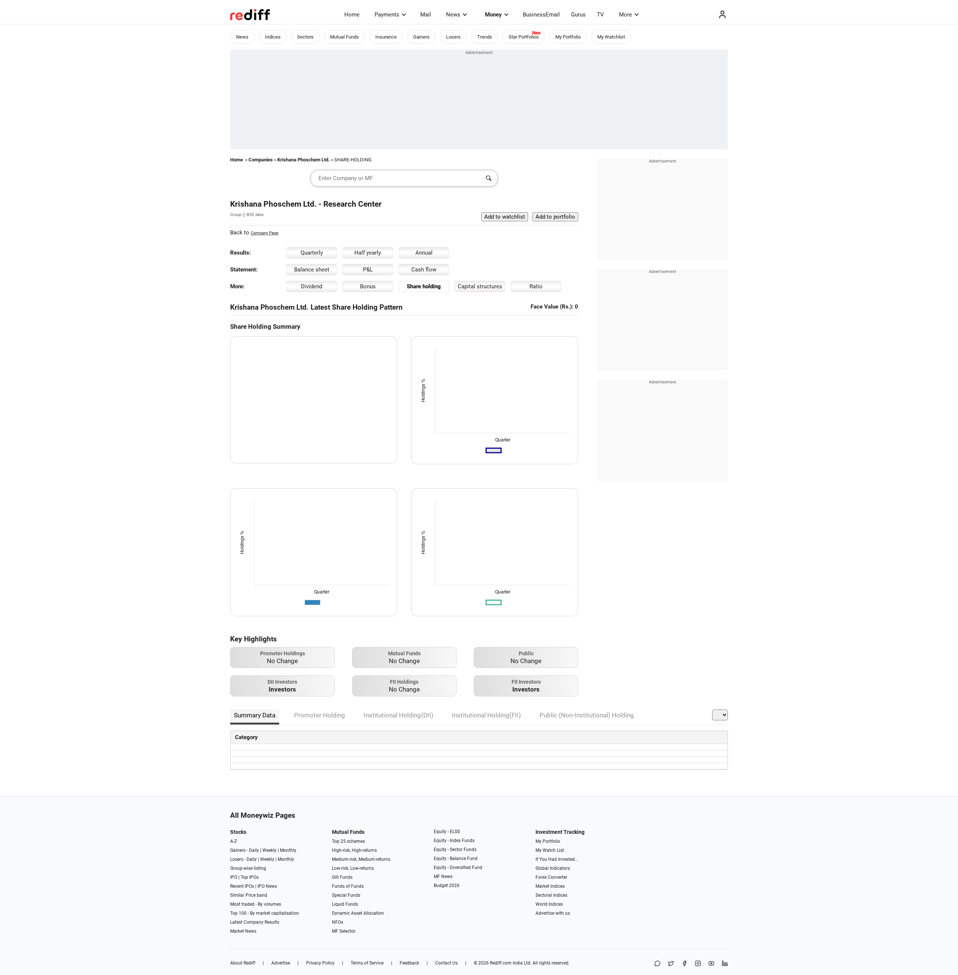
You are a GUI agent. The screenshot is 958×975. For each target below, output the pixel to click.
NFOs (337, 922)
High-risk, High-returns (354, 850)
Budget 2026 (447, 885)
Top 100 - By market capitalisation (264, 913)
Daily (254, 850)
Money (493, 14)
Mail (425, 14)
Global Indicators (553, 868)
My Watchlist (611, 37)
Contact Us (446, 963)
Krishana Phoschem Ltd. (303, 159)
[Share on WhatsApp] (657, 964)
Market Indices (550, 886)
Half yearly (367, 252)
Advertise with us (553, 913)
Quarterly (311, 252)
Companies (260, 159)
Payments (387, 14)
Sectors (305, 37)
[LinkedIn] (725, 964)
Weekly (269, 850)
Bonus (368, 286)
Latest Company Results (254, 922)
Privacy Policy (320, 963)
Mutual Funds (344, 37)
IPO (233, 877)
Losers (453, 37)
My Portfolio (568, 37)
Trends (484, 37)
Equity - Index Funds (454, 840)
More (625, 14)
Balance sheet (311, 269)
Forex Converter (551, 877)
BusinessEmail (541, 14)
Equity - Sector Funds (455, 849)
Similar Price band (248, 895)
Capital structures (480, 286)
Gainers (421, 37)
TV (600, 14)
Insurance (386, 37)
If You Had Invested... (557, 859)
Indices (273, 37)
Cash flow (423, 269)
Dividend (311, 286)
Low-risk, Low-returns (353, 868)
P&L (368, 269)
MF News (443, 876)
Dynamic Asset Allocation (358, 913)
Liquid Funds (345, 904)
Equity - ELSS (447, 831)
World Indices (549, 904)
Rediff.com (501, 963)
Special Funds (346, 895)
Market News (243, 931)
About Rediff (242, 963)
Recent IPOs (242, 886)
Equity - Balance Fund (456, 858)
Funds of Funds (348, 886)
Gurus (578, 14)
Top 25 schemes (348, 841)
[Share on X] (671, 964)
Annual (424, 252)
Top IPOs (250, 877)
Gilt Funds (342, 877)
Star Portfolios (524, 37)
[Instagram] (698, 964)
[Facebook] (684, 964)
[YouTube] (711, 964)
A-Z (233, 841)
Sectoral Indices (551, 895)
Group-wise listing (248, 868)
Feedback (409, 963)
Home (352, 14)
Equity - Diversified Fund (458, 867)
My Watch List (550, 850)
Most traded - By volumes (255, 904)
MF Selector (344, 931)
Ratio (536, 286)
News (453, 14)
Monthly (288, 850)
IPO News (267, 886)
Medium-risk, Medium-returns (361, 859)
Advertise (280, 963)
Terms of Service (367, 963)
